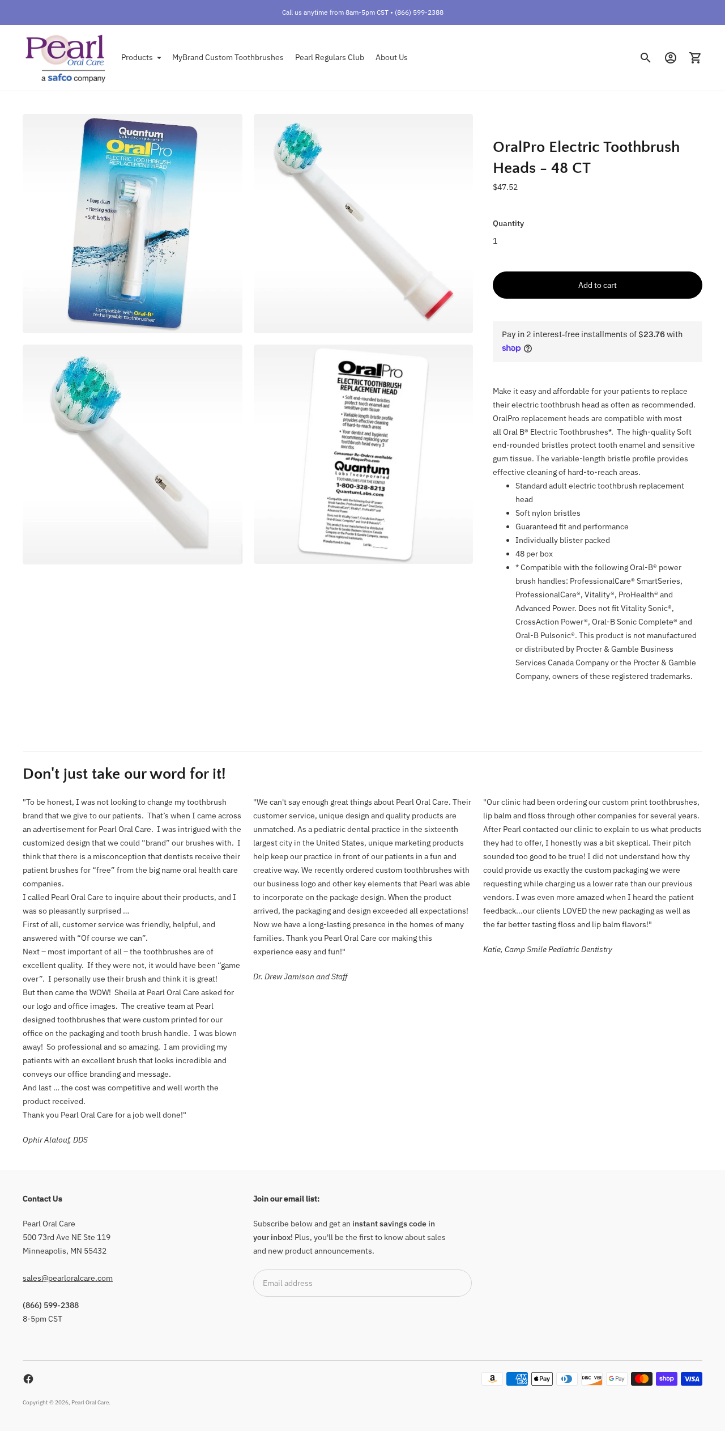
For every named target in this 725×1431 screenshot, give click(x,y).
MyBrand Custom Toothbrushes (228, 57)
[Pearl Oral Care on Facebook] (28, 1379)
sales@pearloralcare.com (68, 1278)
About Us (392, 57)
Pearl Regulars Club (329, 57)
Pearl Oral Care (90, 1402)
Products (137, 57)
